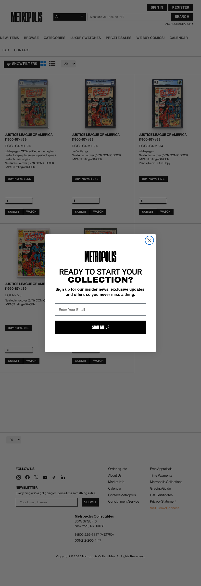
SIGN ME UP (100, 327)
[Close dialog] (149, 240)
